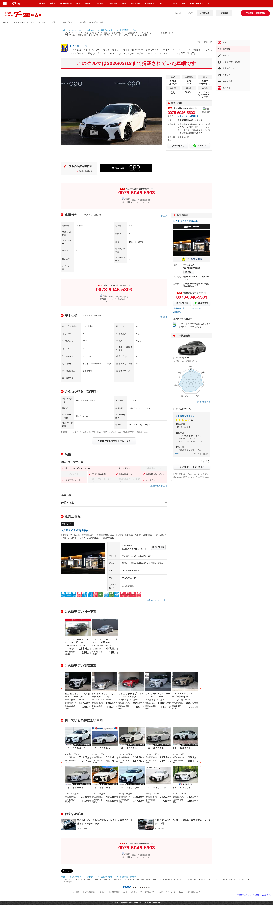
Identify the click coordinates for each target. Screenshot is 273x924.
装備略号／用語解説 (158, 486)
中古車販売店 (66, 3)
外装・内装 (67, 502)
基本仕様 (226, 55)
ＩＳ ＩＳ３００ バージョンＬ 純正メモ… (104, 640)
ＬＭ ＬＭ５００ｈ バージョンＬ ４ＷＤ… (157, 695)
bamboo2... (179, 454)
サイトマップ (170, 892)
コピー (190, 272)
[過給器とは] (126, 357)
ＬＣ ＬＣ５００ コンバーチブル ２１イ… (104, 695)
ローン (174, 3)
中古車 (63, 30)
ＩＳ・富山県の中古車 (104, 30)
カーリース (100, 3)
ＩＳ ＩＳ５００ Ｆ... (157, 787)
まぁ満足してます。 (185, 415)
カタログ (163, 3)
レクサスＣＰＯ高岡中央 (188, 116)
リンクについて (136, 892)
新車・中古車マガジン (199, 3)
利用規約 (102, 892)
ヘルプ (190, 13)
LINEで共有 (201, 145)
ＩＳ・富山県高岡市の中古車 (125, 30)
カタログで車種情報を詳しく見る (114, 441)
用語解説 (163, 216)
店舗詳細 (177, 312)
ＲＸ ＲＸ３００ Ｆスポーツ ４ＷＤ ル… (77, 695)
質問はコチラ (150, 892)
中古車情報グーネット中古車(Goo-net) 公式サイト (255, 895)
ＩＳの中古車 (89, 30)
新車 (78, 3)
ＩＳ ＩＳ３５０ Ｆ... (76, 748)
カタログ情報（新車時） (233, 62)
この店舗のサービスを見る (156, 600)
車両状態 (226, 49)
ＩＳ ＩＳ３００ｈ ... (103, 748)
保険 (183, 3)
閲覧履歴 (224, 13)
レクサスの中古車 (74, 30)
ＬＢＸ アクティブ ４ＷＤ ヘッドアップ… (130, 695)
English (178, 13)
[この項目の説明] (196, 108)
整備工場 (113, 3)
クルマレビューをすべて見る (191, 467)
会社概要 (76, 892)
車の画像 (226, 88)
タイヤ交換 (135, 3)
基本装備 (66, 495)
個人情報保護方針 (89, 892)
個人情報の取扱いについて (117, 892)
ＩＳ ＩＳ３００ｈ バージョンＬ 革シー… (77, 640)
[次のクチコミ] (208, 461)
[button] (62, 687)
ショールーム (197, 308)
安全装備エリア (229, 68)
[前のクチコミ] (203, 461)
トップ (225, 42)
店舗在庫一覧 (179, 308)
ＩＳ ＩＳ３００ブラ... (130, 787)
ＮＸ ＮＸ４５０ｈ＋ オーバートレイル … (184, 695)
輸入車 (53, 3)
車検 (124, 3)
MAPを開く (179, 145)
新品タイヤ (149, 3)
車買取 (88, 3)
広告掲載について (193, 892)
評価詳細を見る (203, 402)
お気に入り (205, 13)
